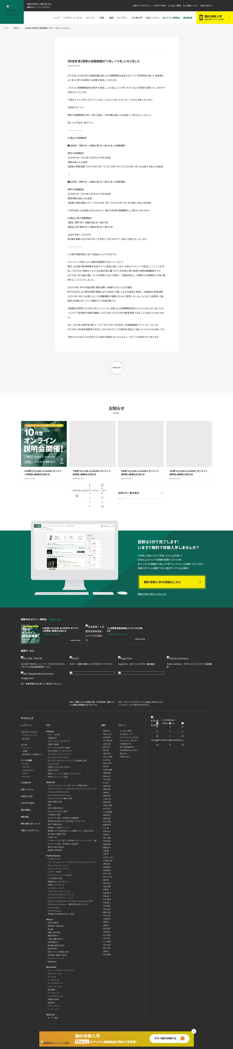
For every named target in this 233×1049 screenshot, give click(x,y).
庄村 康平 (107, 928)
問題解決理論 (53, 999)
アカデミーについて (72, 17)
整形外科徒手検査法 (56, 847)
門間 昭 (106, 922)
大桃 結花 (107, 945)
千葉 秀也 (107, 919)
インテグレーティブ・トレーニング (60, 898)
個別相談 (25, 816)
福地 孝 (106, 766)
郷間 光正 (107, 912)
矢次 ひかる (107, 877)
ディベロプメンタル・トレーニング (60, 894)
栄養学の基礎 (53, 744)
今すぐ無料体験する (165, 1038)
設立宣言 (26, 738)
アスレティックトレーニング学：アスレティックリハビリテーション (72, 788)
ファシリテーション (55, 986)
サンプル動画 (26, 760)
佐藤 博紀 (107, 773)
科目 (102, 17)
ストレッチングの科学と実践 (58, 747)
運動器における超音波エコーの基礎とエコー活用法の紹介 (71, 831)
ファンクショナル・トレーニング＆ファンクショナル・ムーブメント (72, 862)
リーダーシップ (53, 980)
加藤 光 (106, 951)
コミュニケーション (55, 973)
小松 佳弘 (107, 779)
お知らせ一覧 (55, 619)
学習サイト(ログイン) (142, 5)
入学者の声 (26, 782)
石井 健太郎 (108, 740)
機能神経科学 (53, 935)
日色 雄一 (107, 896)
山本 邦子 (107, 938)
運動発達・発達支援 (55, 926)
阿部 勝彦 (107, 737)
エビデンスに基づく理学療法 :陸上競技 (63, 844)
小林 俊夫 (107, 760)
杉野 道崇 (107, 841)
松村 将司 (107, 808)
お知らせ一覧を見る (128, 492)
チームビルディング (55, 983)
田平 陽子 (107, 747)
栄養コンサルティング (56, 885)
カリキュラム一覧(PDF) (129, 740)
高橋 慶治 (107, 867)
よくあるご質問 (174, 5)
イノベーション (53, 1009)
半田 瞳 (106, 851)
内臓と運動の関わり (56, 939)
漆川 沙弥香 (108, 757)
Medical (25, 767)
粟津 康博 (107, 802)
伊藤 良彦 (107, 795)
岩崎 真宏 (107, 753)
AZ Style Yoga (53, 907)
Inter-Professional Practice (59, 795)
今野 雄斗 (107, 902)
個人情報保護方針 (127, 747)
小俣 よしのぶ (108, 857)
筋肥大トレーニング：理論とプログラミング (64, 773)
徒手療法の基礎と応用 (57, 834)
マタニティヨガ (53, 764)
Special (50, 1014)
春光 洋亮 (107, 948)
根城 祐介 (107, 776)
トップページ (26, 725)
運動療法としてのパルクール (59, 881)
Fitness (25, 763)
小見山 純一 (108, 799)
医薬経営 (51, 1002)
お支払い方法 (27, 796)
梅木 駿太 (107, 883)
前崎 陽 (106, 792)
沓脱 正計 (107, 864)
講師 (111, 17)
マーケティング (53, 993)
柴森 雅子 (107, 815)
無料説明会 (26, 809)
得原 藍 (106, 750)
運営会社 (123, 753)
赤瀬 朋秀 (107, 893)
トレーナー (26, 748)
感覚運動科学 (53, 942)
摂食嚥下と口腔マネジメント (59, 827)
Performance (28, 770)
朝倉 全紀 (107, 818)
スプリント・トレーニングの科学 (60, 875)
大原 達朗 (107, 886)
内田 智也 (107, 932)
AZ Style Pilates (54, 911)
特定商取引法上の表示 (129, 750)
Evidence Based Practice (58, 792)
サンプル (121, 17)
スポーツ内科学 (54, 734)
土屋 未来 (107, 744)
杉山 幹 (106, 782)
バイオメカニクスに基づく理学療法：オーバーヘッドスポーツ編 (72, 840)
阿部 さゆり (107, 734)
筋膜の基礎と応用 (55, 802)
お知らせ (16, 28)
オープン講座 (53, 1018)
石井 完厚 (107, 821)
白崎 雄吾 (107, 870)
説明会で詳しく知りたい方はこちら (152, 594)
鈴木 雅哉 (107, 899)
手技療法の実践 (54, 814)
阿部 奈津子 (108, 763)
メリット (89, 17)
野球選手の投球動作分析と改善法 (61, 914)
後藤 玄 (106, 925)
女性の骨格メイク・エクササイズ (60, 751)
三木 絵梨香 (108, 812)
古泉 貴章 (107, 954)
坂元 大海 (107, 873)
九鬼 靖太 (107, 906)
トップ (57, 17)
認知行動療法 (53, 922)
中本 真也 (107, 915)
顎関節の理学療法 (55, 850)
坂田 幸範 (107, 789)
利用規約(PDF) (126, 744)
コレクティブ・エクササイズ (58, 757)
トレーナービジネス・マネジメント (61, 970)
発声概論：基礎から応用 (57, 955)
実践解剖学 (52, 738)
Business (26, 776)
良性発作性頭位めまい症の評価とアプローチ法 (66, 821)
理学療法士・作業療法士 (32, 754)
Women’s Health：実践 (57, 811)
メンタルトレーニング (56, 888)
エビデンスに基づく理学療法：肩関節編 (63, 818)
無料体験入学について (30, 823)
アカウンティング (54, 1006)
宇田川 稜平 (108, 805)
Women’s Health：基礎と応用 (60, 798)
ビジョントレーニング (56, 958)
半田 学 (106, 854)
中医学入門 (52, 837)
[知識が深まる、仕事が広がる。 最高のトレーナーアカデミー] (12, 12)
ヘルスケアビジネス (55, 996)
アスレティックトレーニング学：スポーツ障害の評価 (67, 785)
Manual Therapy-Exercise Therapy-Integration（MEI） (70, 901)
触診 (49, 805)
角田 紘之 (107, 847)
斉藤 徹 (106, 889)
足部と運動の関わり (56, 808)
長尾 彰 (106, 880)
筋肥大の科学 (53, 770)
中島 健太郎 (108, 860)
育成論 (50, 929)
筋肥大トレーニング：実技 (58, 777)
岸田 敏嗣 (107, 844)
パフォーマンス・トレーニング (59, 891)
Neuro (25, 773)
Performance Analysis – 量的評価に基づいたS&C (68, 904)
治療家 (25, 751)
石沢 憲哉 (107, 935)
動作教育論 (52, 948)
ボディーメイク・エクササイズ (59, 741)
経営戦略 (51, 989)
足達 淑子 (107, 831)
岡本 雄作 (107, 909)
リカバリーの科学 (54, 872)
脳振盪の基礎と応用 (56, 945)
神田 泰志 (107, 786)
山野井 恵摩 (108, 770)
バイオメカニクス (54, 859)
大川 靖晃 (107, 941)
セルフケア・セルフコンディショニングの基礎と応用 (67, 760)
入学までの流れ (159, 5)
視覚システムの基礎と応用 (58, 952)
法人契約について (190, 5)
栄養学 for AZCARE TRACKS (59, 767)
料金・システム (27, 789)
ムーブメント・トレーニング (58, 868)
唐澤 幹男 (107, 825)
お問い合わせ (206, 5)
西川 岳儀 (107, 838)
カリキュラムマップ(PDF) (129, 737)
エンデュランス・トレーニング (59, 754)
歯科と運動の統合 (55, 824)
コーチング (52, 977)
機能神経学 (52, 961)
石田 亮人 (107, 834)
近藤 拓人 (107, 731)
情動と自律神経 (54, 932)
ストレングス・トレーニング (58, 865)
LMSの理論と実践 (55, 878)
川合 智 (106, 828)
